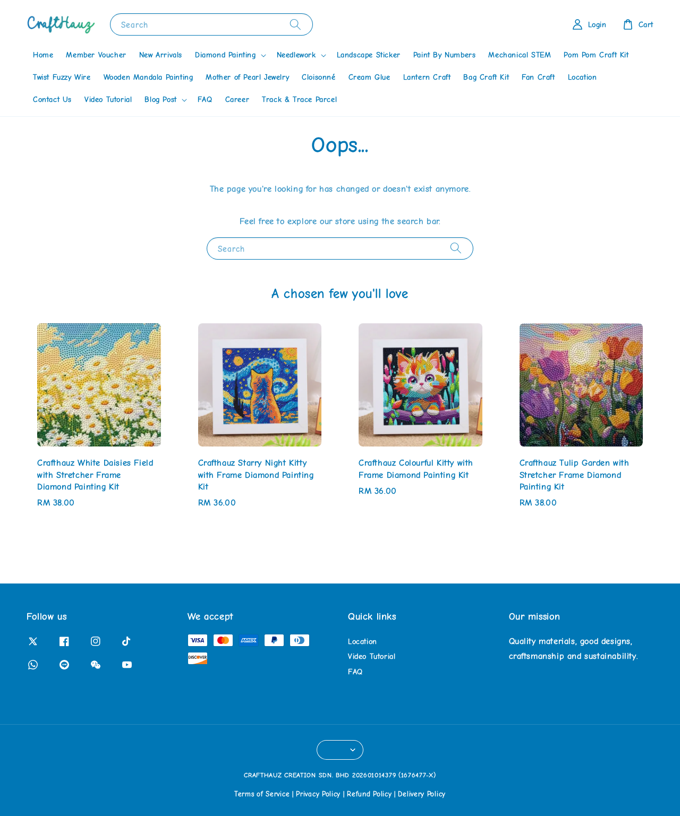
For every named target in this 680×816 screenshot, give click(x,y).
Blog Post (160, 99)
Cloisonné (318, 77)
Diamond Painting (225, 54)
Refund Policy (369, 794)
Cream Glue (369, 77)
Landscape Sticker (369, 54)
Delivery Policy (422, 794)
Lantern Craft (427, 77)
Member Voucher (96, 54)
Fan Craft (538, 77)
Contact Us (52, 99)
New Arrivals (160, 54)
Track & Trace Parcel (299, 99)
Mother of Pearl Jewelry (247, 77)
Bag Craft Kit (486, 77)
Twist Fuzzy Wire (62, 77)
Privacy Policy (318, 794)
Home (43, 54)
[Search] (295, 24)
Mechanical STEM (519, 54)
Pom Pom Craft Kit (596, 54)
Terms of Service (262, 794)
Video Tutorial (108, 99)
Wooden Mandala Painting (148, 77)
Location (582, 77)
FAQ (205, 99)
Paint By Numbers (444, 54)
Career (237, 99)
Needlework (296, 54)
